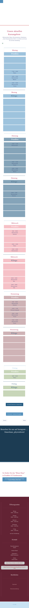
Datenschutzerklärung (14, 588)
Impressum (14, 584)
